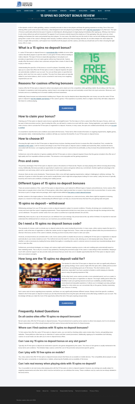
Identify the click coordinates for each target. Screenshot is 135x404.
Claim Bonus (67, 108)
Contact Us (54, 391)
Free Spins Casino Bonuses (75, 19)
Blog (100, 11)
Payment (73, 11)
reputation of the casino (25, 145)
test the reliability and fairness (40, 99)
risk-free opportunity (93, 30)
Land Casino (40, 11)
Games (92, 11)
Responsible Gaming (66, 391)
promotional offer (52, 52)
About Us (45, 391)
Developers (83, 11)
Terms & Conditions (81, 391)
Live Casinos (52, 11)
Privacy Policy (94, 391)
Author (107, 11)
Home (30, 19)
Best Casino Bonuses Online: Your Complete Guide (49, 19)
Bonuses (63, 11)
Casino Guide (28, 11)
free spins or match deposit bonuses (79, 192)
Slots (19, 11)
